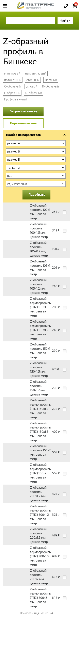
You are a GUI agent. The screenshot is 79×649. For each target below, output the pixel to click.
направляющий (35, 73)
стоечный (33, 80)
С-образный (12, 86)
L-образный (12, 93)
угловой (31, 86)
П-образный (50, 86)
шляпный (51, 80)
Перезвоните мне (23, 123)
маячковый (12, 73)
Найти (65, 20)
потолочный (12, 80)
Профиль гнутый (15, 99)
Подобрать (37, 194)
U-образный (33, 93)
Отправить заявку (23, 111)
